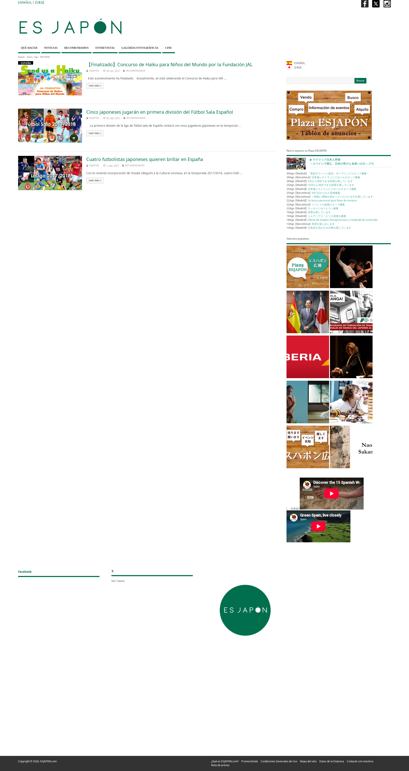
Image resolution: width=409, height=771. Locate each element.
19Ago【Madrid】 (309, 212)
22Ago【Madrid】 (322, 200)
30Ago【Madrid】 (328, 173)
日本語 (39, 2)
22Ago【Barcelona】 (316, 204)
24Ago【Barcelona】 (330, 196)
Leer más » (95, 85)
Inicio (29, 57)
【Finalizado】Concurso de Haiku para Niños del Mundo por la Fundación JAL (169, 64)
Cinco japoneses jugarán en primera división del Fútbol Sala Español (159, 112)
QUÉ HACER (29, 47)
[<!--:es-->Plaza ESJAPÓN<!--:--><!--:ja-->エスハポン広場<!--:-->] (308, 268)
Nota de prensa (220, 765)
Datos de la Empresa (331, 761)
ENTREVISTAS (105, 47)
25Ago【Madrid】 (320, 185)
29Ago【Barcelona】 (323, 177)
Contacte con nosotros (360, 761)
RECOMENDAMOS (76, 47)
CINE (168, 47)
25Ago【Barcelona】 (313, 193)
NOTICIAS (51, 47)
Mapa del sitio (308, 761)
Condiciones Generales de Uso (279, 761)
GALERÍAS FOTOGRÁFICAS (139, 47)
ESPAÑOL (25, 2)
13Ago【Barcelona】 (311, 224)
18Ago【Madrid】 (332, 220)
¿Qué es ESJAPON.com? (225, 761)
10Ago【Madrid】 (319, 228)
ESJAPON (94, 70)
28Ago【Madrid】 (320, 181)
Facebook (25, 572)
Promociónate (249, 761)
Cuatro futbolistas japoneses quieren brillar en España (144, 159)
